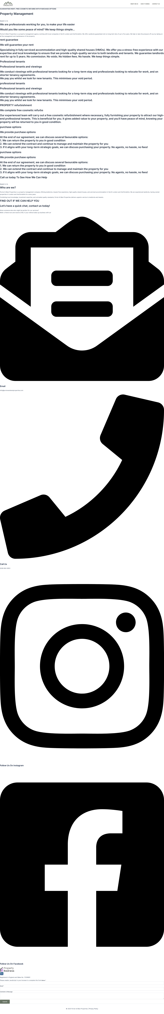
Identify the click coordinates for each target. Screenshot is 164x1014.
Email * (2, 986)
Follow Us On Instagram (12, 765)
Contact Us (156, 4)
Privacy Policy (93, 1009)
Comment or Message (6, 991)
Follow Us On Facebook (11, 964)
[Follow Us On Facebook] (82, 958)
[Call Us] (82, 558)
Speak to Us (4, 21)
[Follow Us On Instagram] (82, 759)
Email (2, 386)
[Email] (82, 380)
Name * (44, 980)
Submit (5, 1002)
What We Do (134, 4)
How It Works (145, 4)
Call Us (3, 564)
